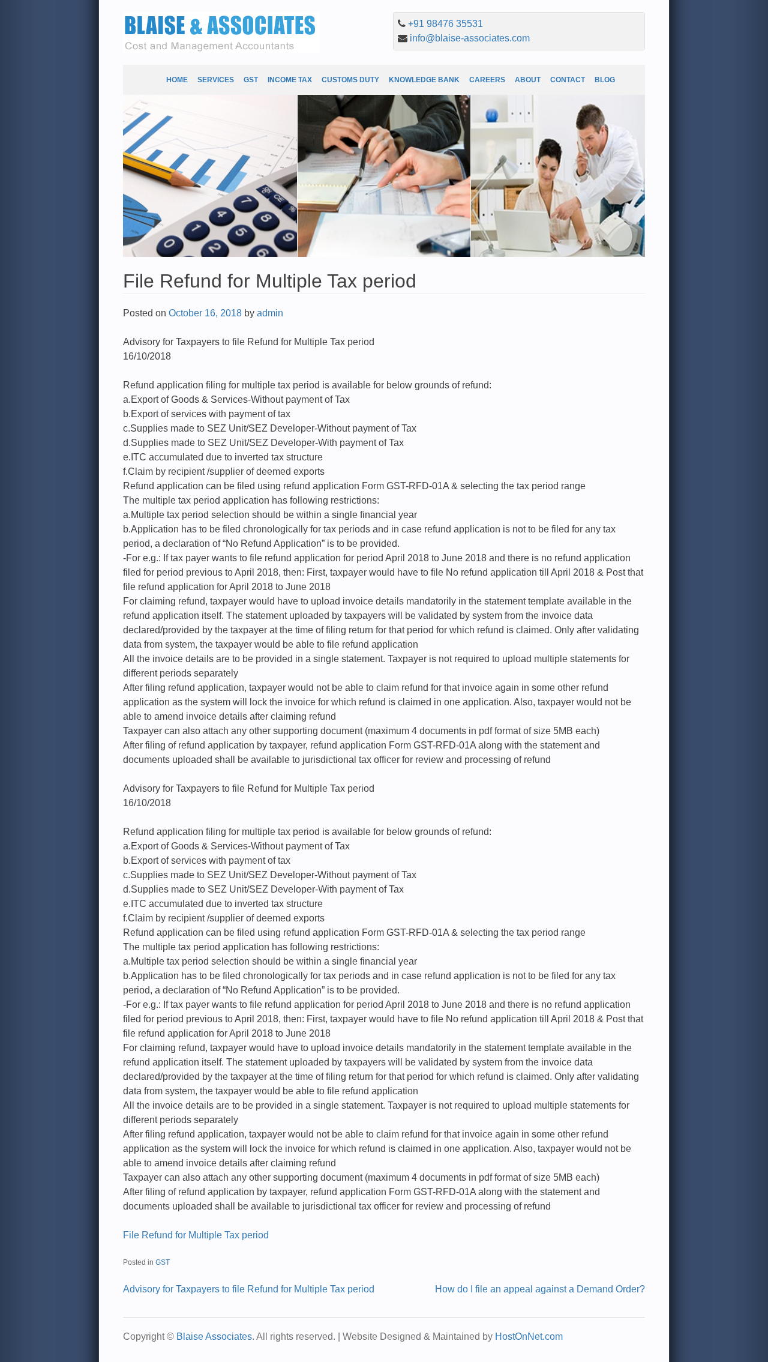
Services (215, 80)
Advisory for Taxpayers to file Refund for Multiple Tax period (248, 1289)
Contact (567, 80)
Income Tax (290, 80)
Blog (605, 80)
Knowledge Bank (424, 80)
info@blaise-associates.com (470, 38)
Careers (487, 80)
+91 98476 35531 (445, 24)
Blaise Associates (214, 1336)
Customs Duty (350, 80)
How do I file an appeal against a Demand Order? (540, 1289)
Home (177, 80)
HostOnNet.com (529, 1336)
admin (270, 313)
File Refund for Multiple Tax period (196, 1235)
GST (251, 80)
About (528, 80)
